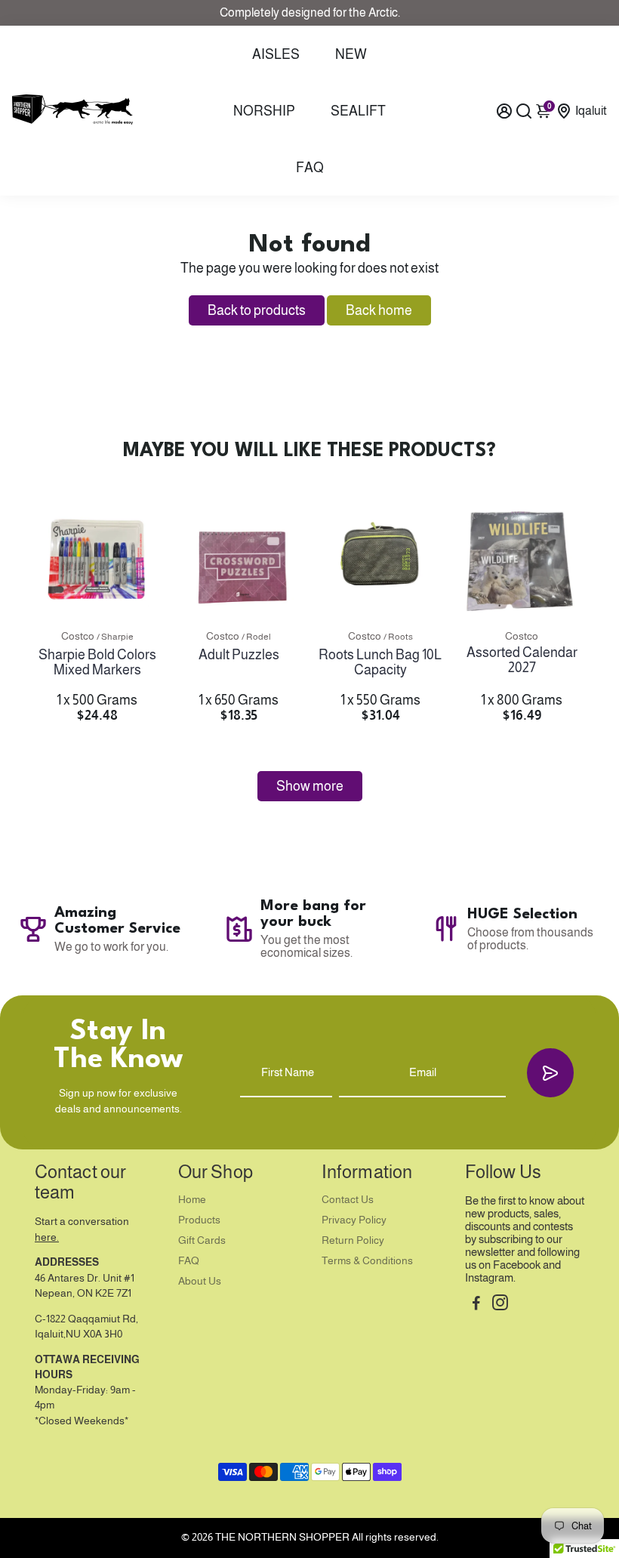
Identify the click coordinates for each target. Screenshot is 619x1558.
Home (192, 1199)
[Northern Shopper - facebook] (476, 1304)
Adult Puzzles (239, 654)
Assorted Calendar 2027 (522, 660)
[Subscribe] (550, 1072)
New (351, 54)
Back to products (257, 310)
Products (199, 1220)
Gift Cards (202, 1240)
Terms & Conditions (367, 1260)
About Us (199, 1281)
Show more (309, 786)
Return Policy (353, 1240)
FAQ (310, 167)
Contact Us (348, 1199)
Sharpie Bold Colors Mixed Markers (97, 662)
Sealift (358, 111)
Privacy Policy (354, 1220)
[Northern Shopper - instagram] (500, 1304)
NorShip (264, 111)
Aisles (276, 54)
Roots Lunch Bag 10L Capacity (380, 662)
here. (47, 1237)
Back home (379, 310)
